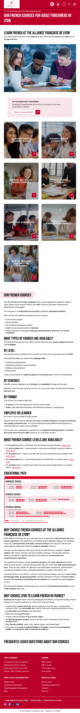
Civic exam (46, 671)
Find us (44, 691)
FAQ (6, 691)
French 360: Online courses (16, 671)
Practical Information (16, 678)
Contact (44, 688)
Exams (44, 658)
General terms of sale (52, 700)
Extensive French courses (15, 668)
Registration (9, 682)
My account (46, 682)
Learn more (66, 445)
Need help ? (64, 4)
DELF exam (46, 662)
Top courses (10, 658)
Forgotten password (50, 685)
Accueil (6, 11)
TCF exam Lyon (48, 668)
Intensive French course (15, 665)
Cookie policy (36, 700)
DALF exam (46, 665)
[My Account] (58, 4)
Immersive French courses (16, 662)
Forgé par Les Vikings (52, 711)
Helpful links (48, 678)
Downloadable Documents (16, 688)
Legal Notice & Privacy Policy (17, 700)
